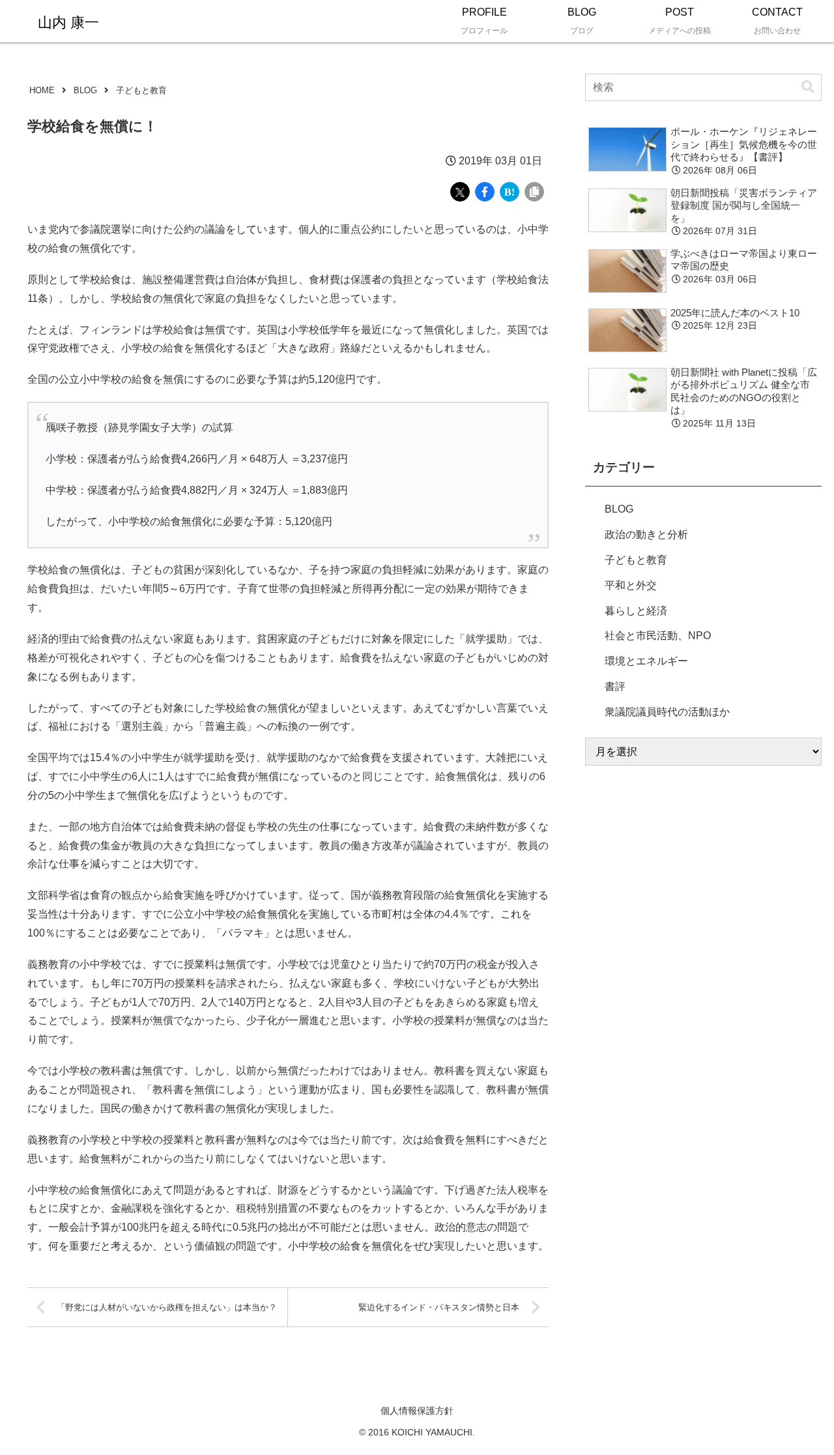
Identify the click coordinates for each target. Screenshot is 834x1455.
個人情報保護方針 (417, 1410)
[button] (808, 87)
